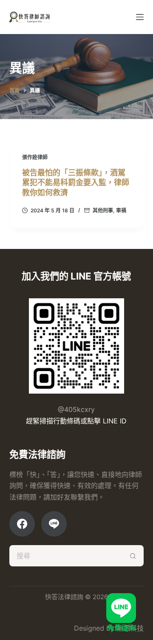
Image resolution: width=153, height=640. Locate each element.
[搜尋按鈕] (133, 555)
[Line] (54, 524)
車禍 (121, 210)
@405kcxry (76, 409)
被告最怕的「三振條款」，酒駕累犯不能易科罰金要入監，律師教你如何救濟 (75, 183)
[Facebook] (22, 524)
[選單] (140, 17)
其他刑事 (103, 210)
